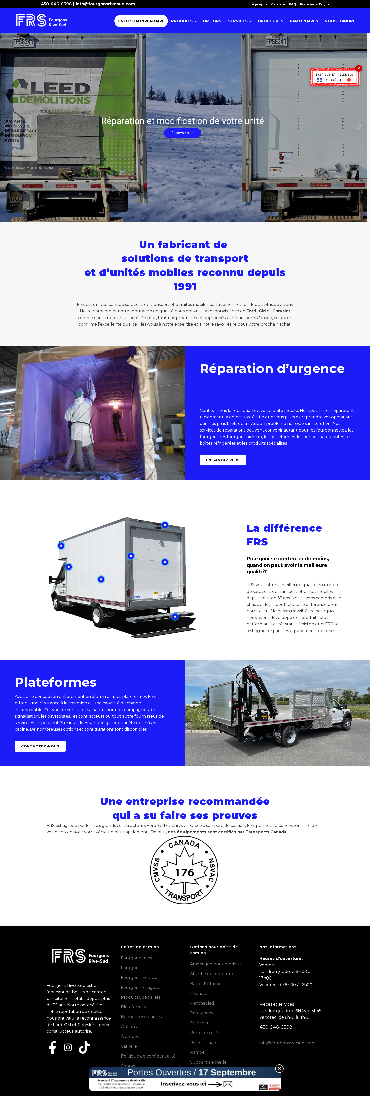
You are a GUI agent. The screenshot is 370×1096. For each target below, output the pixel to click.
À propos (259, 4)
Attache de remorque (212, 973)
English (325, 4)
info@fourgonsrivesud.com (105, 4)
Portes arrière (204, 1042)
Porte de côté (204, 1032)
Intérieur (199, 993)
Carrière (278, 4)
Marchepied (202, 1003)
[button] (5, 126)
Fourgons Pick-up (139, 977)
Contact (129, 1066)
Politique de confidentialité (148, 1056)
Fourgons (130, 967)
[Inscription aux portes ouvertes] (185, 1079)
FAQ (292, 4)
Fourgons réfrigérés (141, 987)
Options (129, 1026)
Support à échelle (208, 1062)
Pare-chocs (201, 1013)
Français (307, 4)
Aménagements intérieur (215, 964)
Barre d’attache (205, 983)
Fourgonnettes (136, 958)
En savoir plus (223, 460)
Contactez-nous (40, 746)
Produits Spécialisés (140, 997)
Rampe (197, 1052)
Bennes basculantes (141, 1016)
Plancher (199, 1023)
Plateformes (133, 1007)
